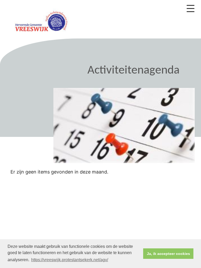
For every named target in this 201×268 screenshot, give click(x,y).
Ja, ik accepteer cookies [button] (168, 254)
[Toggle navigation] (190, 8)
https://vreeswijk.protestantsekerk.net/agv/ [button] (69, 260)
